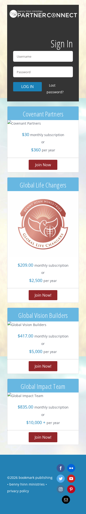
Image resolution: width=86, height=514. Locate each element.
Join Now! (43, 295)
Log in (27, 86)
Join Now (43, 164)
